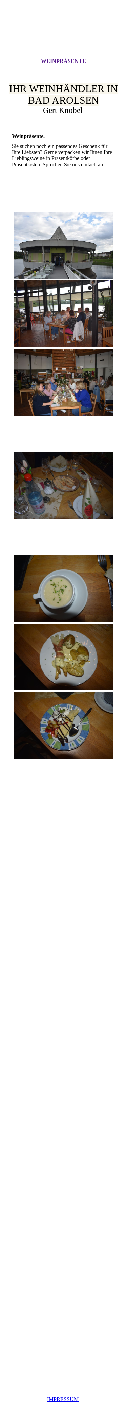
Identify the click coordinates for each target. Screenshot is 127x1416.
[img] (63, 35)
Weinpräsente (63, 61)
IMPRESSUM (63, 1399)
